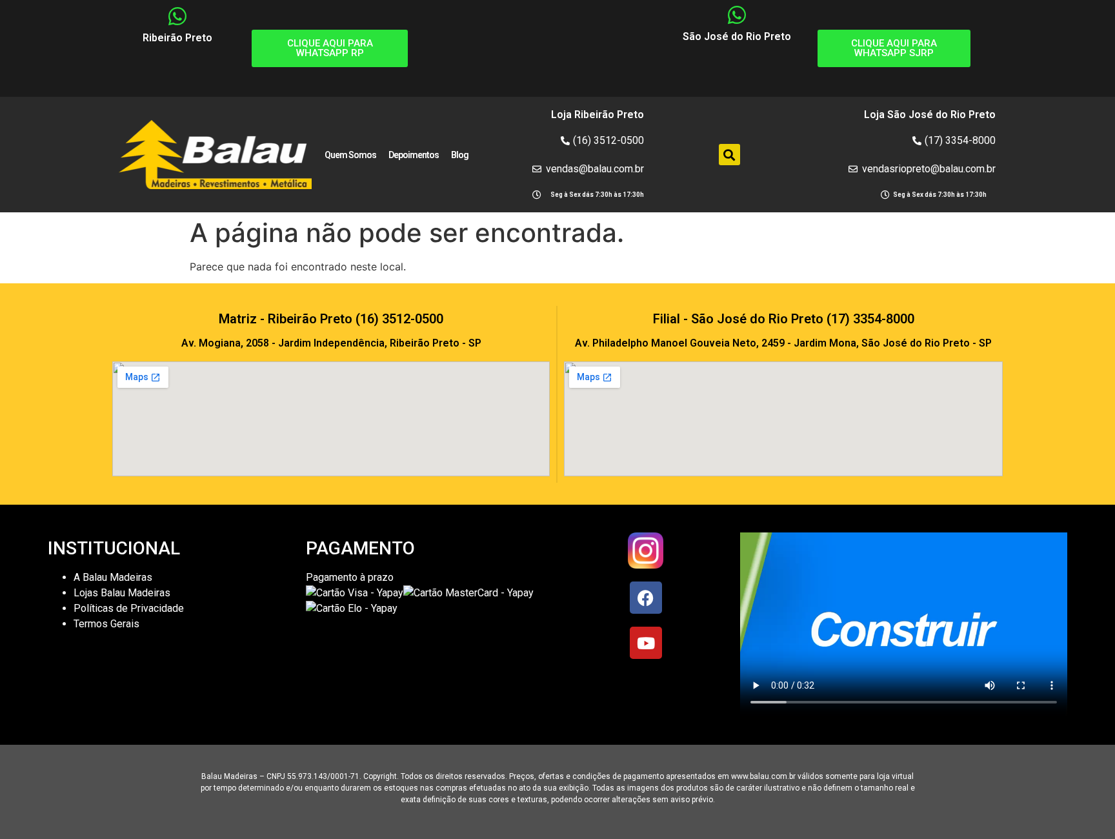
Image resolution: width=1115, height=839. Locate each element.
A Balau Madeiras (113, 577)
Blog (459, 155)
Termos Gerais (108, 624)
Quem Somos (350, 155)
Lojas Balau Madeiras (122, 593)
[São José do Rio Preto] (737, 15)
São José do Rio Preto (737, 36)
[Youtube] (646, 643)
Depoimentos (413, 155)
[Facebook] (646, 597)
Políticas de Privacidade (129, 608)
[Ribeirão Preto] (177, 16)
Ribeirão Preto (177, 38)
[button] (729, 154)
